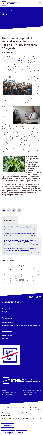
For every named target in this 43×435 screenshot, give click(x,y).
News (5, 14)
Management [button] (6, 309)
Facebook (9, 210)
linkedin (32, 297)
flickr (37, 297)
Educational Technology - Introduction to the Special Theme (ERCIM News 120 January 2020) (20, 241)
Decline (21, 433)
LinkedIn (19, 210)
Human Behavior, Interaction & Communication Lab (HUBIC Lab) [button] (21, 325)
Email (4, 210)
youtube (40, 297)
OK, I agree (8, 433)
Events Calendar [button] (7, 336)
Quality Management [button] (8, 312)
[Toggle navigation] (40, 3)
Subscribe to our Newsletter (9, 392)
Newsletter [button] (5, 339)
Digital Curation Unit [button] (8, 322)
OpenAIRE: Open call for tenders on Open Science (19, 227)
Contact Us (4, 390)
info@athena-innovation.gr (34, 390)
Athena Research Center (9, 11)
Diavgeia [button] (4, 306)
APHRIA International (25, 61)
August (21, 266)
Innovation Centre (13, 3)
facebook (30, 297)
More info (8, 425)
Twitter (14, 210)
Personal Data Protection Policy (30, 407)
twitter (35, 297)
